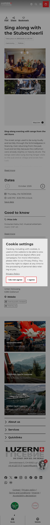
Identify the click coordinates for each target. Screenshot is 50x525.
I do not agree (15, 280)
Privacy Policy (13, 274)
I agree (31, 280)
